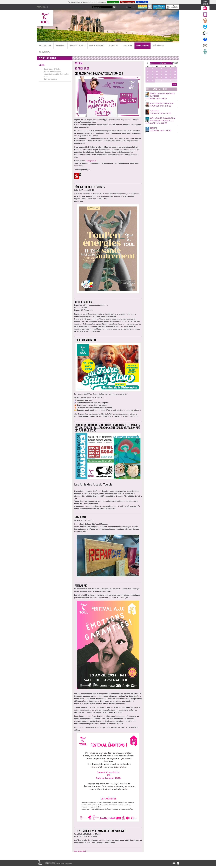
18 (161, 75)
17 (157, 75)
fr (133, 7)
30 (152, 81)
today (174, 84)
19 (166, 75)
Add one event (80, 851)
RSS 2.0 (58, 863)
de (127, 7)
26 (166, 78)
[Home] (177, 864)
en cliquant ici (91, 161)
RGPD (62, 863)
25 (161, 78)
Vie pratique (60, 45)
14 (175, 71)
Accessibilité (68, 863)
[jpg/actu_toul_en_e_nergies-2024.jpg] (108, 248)
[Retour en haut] (174, 864)
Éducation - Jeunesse (78, 45)
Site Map (47, 863)
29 (147, 81)
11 (161, 71)
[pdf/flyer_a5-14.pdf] (77, 176)
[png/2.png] (108, 777)
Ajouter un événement (52, 71)
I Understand (113, 2)
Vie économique (158, 45)
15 (147, 75)
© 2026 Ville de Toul (50, 862)
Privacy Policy (141, 2)
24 (157, 78)
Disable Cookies (127, 2)
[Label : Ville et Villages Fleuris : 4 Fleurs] (143, 9)
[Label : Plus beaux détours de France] (150, 9)
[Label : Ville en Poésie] (172, 9)
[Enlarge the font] (172, 62)
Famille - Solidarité (96, 45)
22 (147, 78)
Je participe (113, 45)
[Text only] (176, 62)
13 (170, 71)
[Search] (114, 7)
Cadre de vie (127, 45)
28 (175, 78)
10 (157, 71)
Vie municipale (44, 51)
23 (152, 78)
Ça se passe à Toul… (52, 69)
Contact (52, 863)
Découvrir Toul (45, 45)
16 (152, 75)
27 (170, 78)
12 (166, 71)
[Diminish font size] (174, 62)
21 (175, 75)
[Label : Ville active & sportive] (159, 9)
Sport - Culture (142, 45)
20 (170, 75)
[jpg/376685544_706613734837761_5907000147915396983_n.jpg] (108, 556)
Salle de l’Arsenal (50, 79)
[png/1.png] (108, 645)
